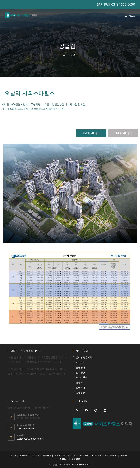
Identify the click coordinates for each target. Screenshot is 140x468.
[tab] (91, 133)
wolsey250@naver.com (30, 438)
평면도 (79, 382)
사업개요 (80, 362)
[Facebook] (86, 410)
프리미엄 (84, 455)
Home (13, 455)
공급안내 (72, 54)
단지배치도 (81, 377)
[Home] (64, 54)
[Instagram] (96, 410)
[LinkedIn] (105, 410)
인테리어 (80, 387)
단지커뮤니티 (111, 455)
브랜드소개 (59, 455)
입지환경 (80, 372)
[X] (77, 410)
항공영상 (80, 392)
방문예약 (24, 455)
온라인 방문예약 (84, 357)
